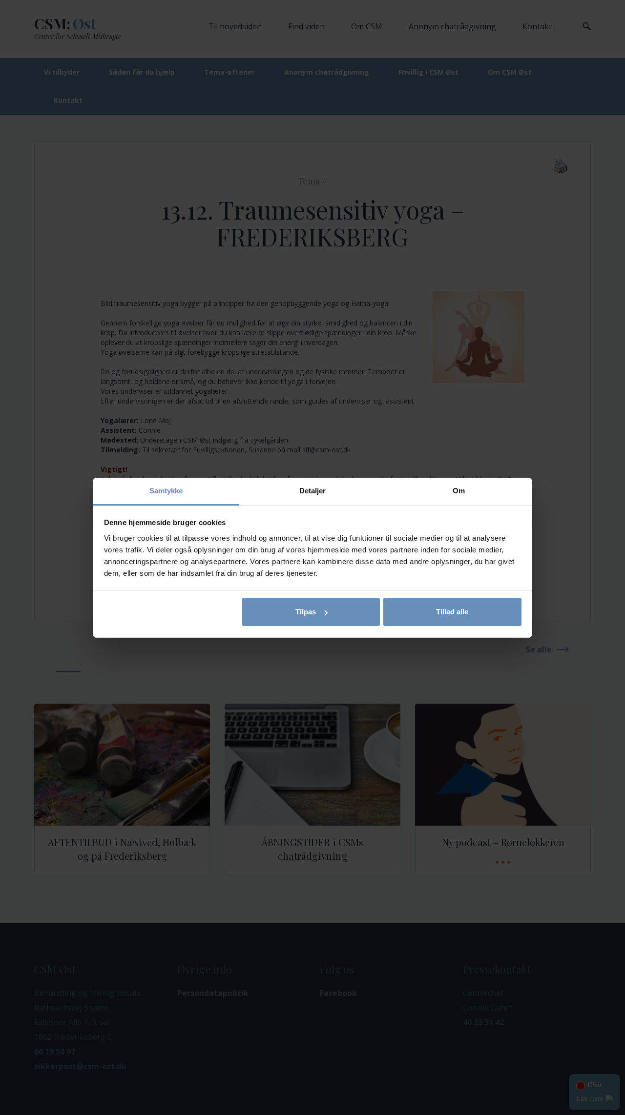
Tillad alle (452, 612)
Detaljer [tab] (312, 491)
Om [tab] (459, 491)
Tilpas (305, 612)
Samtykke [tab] (166, 491)
